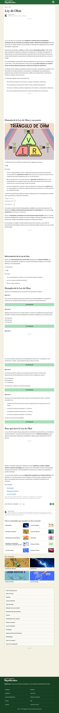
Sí (20, 504)
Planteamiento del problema (12, 538)
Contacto (7, 704)
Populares (7, 689)
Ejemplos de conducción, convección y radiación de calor (13, 544)
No (23, 504)
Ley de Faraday (9, 550)
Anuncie (7, 700)
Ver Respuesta (29, 304)
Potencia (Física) (35, 544)
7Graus (25, 709)
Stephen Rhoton (11, 511)
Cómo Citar (32, 693)
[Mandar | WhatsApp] (53, 504)
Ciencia (6, 6)
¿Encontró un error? (34, 704)
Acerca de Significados (10, 697)
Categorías (7, 693)
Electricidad (10, 488)
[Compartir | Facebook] (51, 504)
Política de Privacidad (35, 697)
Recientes (32, 689)
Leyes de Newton (35, 531)
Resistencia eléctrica (13, 491)
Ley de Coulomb (11, 494)
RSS (31, 700)
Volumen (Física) (35, 550)
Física (9, 6)
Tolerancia (33, 538)
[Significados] (10, 682)
